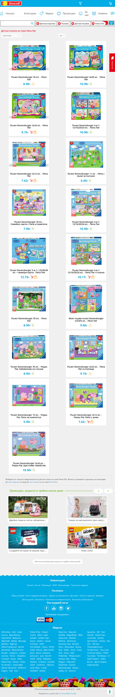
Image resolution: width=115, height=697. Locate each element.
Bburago (22, 641)
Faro (16, 670)
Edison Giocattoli (8, 667)
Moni (61, 647)
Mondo (75, 644)
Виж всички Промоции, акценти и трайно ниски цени (57, 561)
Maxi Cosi (63, 632)
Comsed (5, 658)
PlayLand (71, 661)
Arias (19, 632)
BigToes (13, 644)
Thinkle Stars (93, 650)
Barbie (14, 641)
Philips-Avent (75, 655)
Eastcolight (18, 664)
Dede (19, 658)
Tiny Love (104, 650)
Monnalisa (69, 647)
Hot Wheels (35, 647)
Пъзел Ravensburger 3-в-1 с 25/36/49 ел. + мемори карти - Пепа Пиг (29, 271)
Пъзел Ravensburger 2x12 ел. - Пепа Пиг (29, 174)
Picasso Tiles (64, 658)
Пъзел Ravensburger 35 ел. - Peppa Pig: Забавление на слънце (29, 367)
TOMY (105, 653)
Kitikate (33, 661)
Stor (89, 644)
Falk (11, 670)
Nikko (66, 650)
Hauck (48, 641)
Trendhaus (101, 655)
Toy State (91, 655)
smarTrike (91, 638)
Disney (16, 661)
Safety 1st (63, 670)
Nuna (66, 653)
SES (98, 632)
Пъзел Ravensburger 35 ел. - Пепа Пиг (29, 78)
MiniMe (72, 638)
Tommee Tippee (94, 653)
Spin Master (92, 641)
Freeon (45, 632)
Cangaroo (13, 653)
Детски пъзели (33, 482)
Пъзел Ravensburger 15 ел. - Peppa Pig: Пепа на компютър (29, 416)
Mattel (42, 670)
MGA (80, 635)
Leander (51, 661)
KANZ (32, 658)
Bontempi (5, 650)
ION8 (32, 650)
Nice (60, 650)
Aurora (4, 635)
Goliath (33, 638)
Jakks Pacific (49, 650)
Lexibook (41, 664)
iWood (39, 650)
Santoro (72, 670)
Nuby (79, 650)
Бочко (90, 661)
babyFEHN (6, 638)
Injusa (44, 647)
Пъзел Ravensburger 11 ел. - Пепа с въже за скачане (86, 174)
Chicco (12, 655)
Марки (49, 13)
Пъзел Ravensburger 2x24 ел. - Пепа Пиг (29, 126)
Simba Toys (100, 635)
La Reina (42, 661)
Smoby (100, 638)
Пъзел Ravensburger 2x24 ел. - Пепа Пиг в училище (86, 367)
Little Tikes (35, 667)
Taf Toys (95, 644)
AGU (14, 632)
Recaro (75, 667)
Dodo (22, 661)
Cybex (13, 658)
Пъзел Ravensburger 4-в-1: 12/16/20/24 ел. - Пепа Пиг (86, 126)
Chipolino (21, 655)
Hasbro (40, 641)
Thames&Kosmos (95, 647)
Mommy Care (65, 644)
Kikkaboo (47, 658)
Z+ (109, 655)
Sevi (103, 632)
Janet (32, 653)
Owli (72, 653)
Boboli (21, 647)
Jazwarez (46, 653)
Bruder (4, 653)
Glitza (39, 635)
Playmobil (63, 664)
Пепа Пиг (53, 482)
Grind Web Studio (69, 693)
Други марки (100, 661)
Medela (62, 635)
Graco (32, 641)
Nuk (60, 653)
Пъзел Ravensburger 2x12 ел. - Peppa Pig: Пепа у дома (86, 416)
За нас (87, 13)
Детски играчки (12, 482)
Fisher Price (35, 632)
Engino (4, 670)
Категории (30, 13)
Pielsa (73, 658)
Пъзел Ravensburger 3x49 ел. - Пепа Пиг (86, 78)
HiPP (42, 644)
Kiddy (39, 658)
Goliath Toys (43, 638)
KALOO (48, 655)
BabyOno (17, 638)
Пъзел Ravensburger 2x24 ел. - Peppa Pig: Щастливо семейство (29, 464)
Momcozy (71, 641)
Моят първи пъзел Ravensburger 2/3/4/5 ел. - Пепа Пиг (86, 319)
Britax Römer (18, 650)
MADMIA (34, 670)
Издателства (93, 664)
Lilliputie (50, 664)
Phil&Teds (63, 655)
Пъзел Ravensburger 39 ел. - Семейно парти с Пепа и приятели (29, 223)
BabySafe (5, 641)
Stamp (102, 641)
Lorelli (43, 667)
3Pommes (5, 632)
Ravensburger (65, 667)
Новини (102, 13)
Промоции (69, 13)
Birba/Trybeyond (9, 647)
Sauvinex (91, 632)
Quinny (72, 664)
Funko (33, 635)
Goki (46, 635)
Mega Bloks (72, 635)
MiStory (62, 641)
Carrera (4, 655)
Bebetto (5, 644)
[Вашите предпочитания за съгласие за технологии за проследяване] (110, 692)
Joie (41, 655)
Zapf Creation (93, 658)
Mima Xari (63, 638)
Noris (73, 650)
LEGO (32, 664)
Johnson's (34, 655)
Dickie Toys (6, 661)
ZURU (103, 658)
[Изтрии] (37, 23)
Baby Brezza (14, 635)
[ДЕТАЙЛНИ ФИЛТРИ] (80, 4)
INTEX (51, 647)
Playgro (62, 661)
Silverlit (90, 635)
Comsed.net (63, 689)
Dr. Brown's (6, 664)
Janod (38, 653)
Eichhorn (22, 667)
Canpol (22, 653)
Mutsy (78, 647)
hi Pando (34, 644)
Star (108, 641)
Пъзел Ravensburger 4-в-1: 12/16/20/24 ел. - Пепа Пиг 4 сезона (86, 271)
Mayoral (72, 632)
